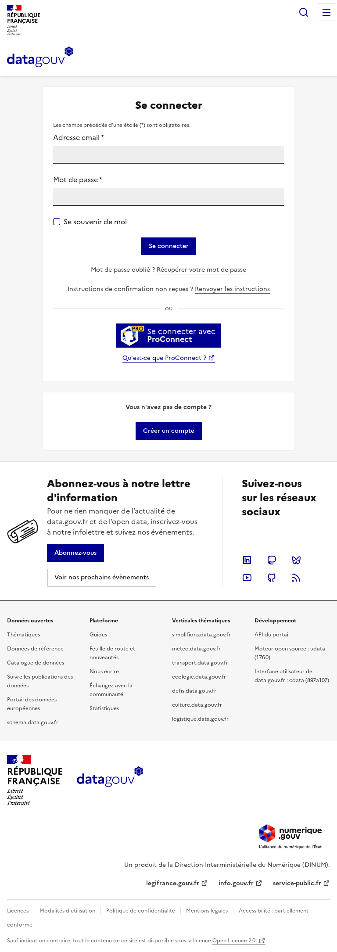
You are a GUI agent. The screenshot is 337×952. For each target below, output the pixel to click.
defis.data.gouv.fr (194, 691)
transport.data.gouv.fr (200, 663)
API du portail (272, 635)
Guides (98, 635)
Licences (18, 911)
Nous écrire (104, 671)
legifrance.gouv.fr (172, 883)
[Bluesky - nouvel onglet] (296, 560)
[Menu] (326, 12)
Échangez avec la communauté (111, 690)
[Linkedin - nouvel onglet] (247, 560)
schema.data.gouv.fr (32, 722)
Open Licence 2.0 (234, 941)
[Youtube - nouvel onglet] (247, 577)
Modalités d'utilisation (67, 911)
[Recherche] (303, 12)
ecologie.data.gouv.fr (199, 677)
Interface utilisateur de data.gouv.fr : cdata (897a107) (292, 676)
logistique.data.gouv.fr (200, 719)
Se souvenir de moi (95, 221)
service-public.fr (297, 883)
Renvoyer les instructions (232, 289)
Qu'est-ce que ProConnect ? (164, 358)
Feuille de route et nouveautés (112, 653)
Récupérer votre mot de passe (201, 269)
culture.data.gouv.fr (197, 705)
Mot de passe (77, 179)
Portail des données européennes (32, 704)
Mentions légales (207, 911)
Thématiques (23, 635)
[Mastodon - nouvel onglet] (271, 560)
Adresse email (78, 137)
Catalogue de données (35, 663)
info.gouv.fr (236, 883)
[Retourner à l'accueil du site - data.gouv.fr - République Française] (110, 779)
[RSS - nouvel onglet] (296, 577)
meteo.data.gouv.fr (196, 649)
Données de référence (35, 649)
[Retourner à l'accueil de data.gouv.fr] (40, 57)
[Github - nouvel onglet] (271, 577)
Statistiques (104, 708)
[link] (169, 431)
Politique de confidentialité (140, 911)
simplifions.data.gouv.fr (201, 635)
